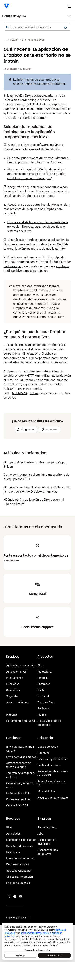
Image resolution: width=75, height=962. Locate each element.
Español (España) (16, 917)
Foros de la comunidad (20, 858)
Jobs (40, 833)
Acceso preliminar (17, 702)
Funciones (12, 683)
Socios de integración (19, 876)
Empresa (43, 677)
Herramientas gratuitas (20, 720)
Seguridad (12, 696)
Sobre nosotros (47, 827)
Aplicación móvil (16, 671)
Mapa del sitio (46, 791)
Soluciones (13, 690)
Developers (13, 852)
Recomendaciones (17, 864)
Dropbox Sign (46, 702)
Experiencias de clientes (21, 839)
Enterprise (44, 683)
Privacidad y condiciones (53, 759)
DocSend (43, 696)
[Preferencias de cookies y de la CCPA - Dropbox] (37, 941)
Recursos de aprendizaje (53, 797)
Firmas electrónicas (18, 799)
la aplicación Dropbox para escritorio (32, 95)
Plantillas (11, 714)
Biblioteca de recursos (19, 846)
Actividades (13, 833)
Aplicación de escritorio (20, 665)
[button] (7, 27)
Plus (40, 665)
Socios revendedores (19, 870)
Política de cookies (49, 765)
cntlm (34, 393)
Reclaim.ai (44, 708)
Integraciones (14, 677)
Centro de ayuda (14, 16)
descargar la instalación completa (38, 104)
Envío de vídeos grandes (21, 756)
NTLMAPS (19, 393)
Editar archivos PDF (18, 793)
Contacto (43, 752)
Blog (9, 827)
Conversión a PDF (17, 805)
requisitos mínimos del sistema (29, 191)
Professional (45, 671)
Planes (42, 714)
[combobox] (37, 27)
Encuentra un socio (18, 882)
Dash (41, 690)
